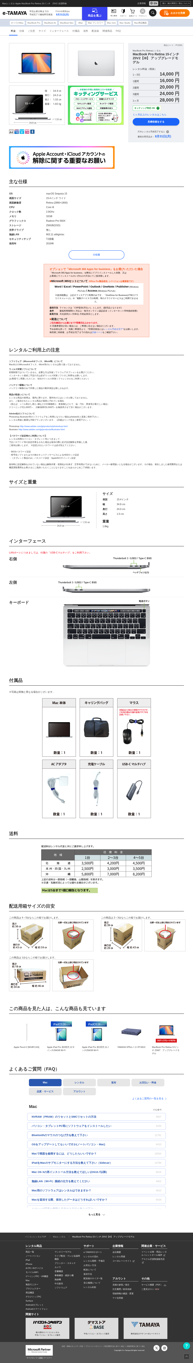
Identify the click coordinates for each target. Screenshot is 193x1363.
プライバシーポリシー (93, 1346)
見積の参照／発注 (120, 1285)
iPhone (29, 1264)
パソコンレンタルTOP (35, 1236)
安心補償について (92, 1283)
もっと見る (95, 1214)
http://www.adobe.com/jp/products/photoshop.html (44, 426)
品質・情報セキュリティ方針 (72, 1346)
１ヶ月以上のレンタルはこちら (149, 114)
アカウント (79, 1091)
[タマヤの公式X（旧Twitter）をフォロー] (156, 1348)
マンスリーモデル (63, 1252)
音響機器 (59, 1271)
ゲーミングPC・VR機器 (37, 1276)
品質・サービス (45, 1091)
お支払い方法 (90, 1265)
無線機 (58, 1279)
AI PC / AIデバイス (34, 1268)
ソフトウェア (61, 1287)
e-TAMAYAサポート (93, 1252)
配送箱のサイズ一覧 (93, 1278)
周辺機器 (30, 1292)
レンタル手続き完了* (113, 329)
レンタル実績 (118, 1256)
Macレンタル (59, 1236)
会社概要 (116, 1252)
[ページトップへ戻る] (186, 1356)
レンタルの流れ (91, 1256)
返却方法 (88, 1274)
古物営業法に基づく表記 (136, 1346)
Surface (29, 1301)
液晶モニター (32, 1284)
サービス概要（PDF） (152, 1285)
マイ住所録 (117, 1298)
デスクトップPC (33, 1296)
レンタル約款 (90, 1287)
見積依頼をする (156, 121)
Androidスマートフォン (37, 1309)
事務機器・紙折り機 (64, 1275)
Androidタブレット (35, 1305)
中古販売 (59, 1283)
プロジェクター (33, 1288)
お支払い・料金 (147, 1082)
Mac (45, 1082)
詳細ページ (97, 332)
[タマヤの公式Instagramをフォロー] (164, 1348)
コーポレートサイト (122, 1261)
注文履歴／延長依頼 (121, 1289)
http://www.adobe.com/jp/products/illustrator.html (42, 429)
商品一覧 (30, 1252)
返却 (113, 1082)
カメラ (58, 1267)
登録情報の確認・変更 (123, 1293)
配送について (90, 1269)
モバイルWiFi (32, 1272)
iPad (28, 1260)
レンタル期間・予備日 (94, 1261)
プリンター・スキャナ (65, 1263)
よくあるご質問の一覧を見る (148, 1098)
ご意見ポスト (150, 1289)
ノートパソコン (33, 1256)
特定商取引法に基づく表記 (114, 1346)
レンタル (79, 1082)
